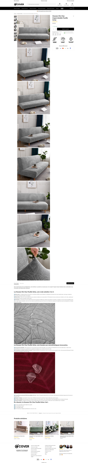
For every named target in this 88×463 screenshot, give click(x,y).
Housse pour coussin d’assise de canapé (36, 456)
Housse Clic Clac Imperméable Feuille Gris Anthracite (67, 437)
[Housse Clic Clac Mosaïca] (52, 428)
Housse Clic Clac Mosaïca (49, 436)
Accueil (15, 13)
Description (22, 283)
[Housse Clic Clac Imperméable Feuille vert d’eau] (36, 428)
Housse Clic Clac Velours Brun (19, 436)
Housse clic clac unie (51, 413)
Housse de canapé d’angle (35, 445)
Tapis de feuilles (20, 13)
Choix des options (21, 441)
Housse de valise (33, 454)
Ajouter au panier (65, 29)
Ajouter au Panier (70, 283)
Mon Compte (60, 5)
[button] (55, 21)
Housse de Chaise (34, 449)
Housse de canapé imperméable (36, 448)
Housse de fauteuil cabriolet (35, 451)
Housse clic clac (45, 413)
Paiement (72, 5)
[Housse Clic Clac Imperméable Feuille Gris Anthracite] (67, 428)
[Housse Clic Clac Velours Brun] (21, 428)
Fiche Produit (16, 283)
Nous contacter (16, 0)
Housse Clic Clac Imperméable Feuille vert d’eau (36, 437)
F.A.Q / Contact (66, 5)
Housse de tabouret (34, 452)
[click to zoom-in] (33, 31)
